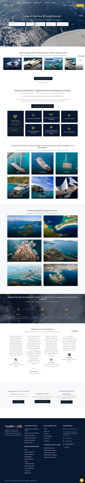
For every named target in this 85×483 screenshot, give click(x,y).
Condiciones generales (29, 463)
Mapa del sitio (28, 473)
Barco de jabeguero (48, 436)
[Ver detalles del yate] (12, 64)
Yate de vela (46, 438)
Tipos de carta (37, 2)
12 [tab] (55, 71)
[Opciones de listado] (19, 67)
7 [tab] (45, 71)
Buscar (72, 24)
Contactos (67, 447)
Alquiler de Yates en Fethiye (50, 457)
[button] (30, 24)
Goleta (45, 429)
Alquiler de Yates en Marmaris (50, 455)
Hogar (19, 2)
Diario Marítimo (28, 456)
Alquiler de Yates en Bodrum (50, 450)
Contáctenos (27, 470)
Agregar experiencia (29, 459)
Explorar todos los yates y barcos (44, 78)
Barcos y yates (26, 2)
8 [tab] (47, 71)
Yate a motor (47, 431)
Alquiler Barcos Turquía (49, 448)
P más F (26, 461)
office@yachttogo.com (69, 444)
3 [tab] (37, 71)
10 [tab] (51, 71)
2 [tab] (35, 71)
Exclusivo (47, 2)
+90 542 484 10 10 (19, 401)
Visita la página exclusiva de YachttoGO (42, 106)
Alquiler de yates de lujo (30, 440)
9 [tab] (49, 71)
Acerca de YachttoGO (29, 468)
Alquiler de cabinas (29, 442)
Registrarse (72, 5)
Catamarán (46, 433)
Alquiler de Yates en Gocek (49, 452)
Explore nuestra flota (43, 401)
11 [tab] (53, 71)
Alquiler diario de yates (30, 435)
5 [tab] (41, 71)
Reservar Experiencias (29, 454)
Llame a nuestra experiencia (15, 130)
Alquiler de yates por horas (30, 437)
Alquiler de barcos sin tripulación (32, 433)
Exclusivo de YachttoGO (30, 452)
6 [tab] (43, 71)
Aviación (54, 2)
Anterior (73, 331)
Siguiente (76, 331)
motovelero (46, 441)
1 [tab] (33, 71)
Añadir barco (80, 5)
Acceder (64, 5)
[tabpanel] (33, 64)
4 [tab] (39, 71)
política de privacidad (29, 466)
